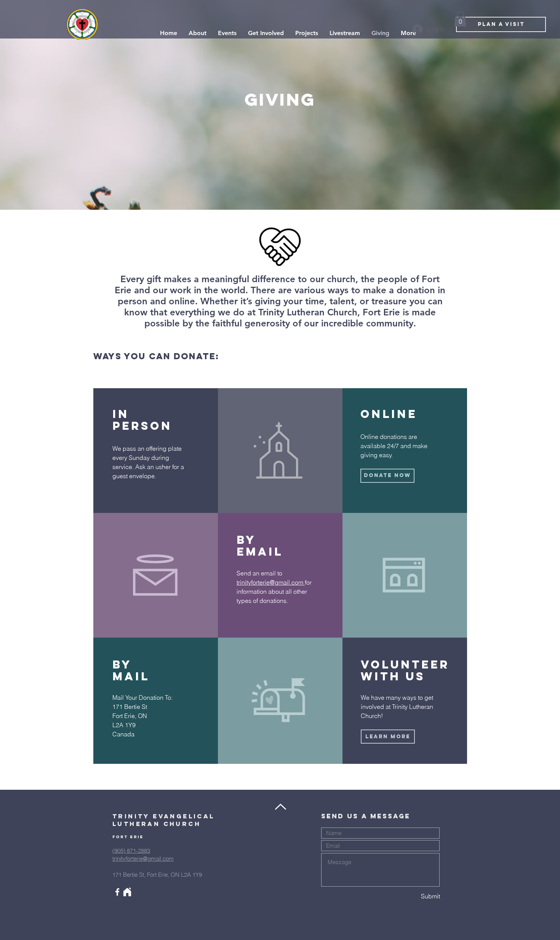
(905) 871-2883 (131, 850)
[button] (460, 19)
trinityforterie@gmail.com (271, 582)
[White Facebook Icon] (117, 892)
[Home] (127, 892)
